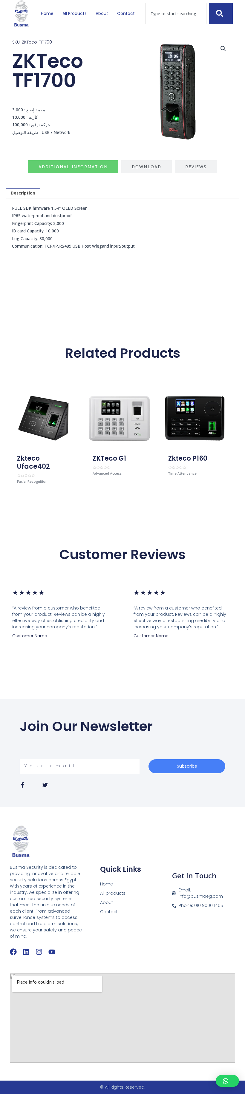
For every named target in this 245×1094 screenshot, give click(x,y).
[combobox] (176, 13)
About (102, 13)
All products (74, 13)
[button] (223, 48)
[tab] (73, 166)
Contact (126, 13)
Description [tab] (23, 193)
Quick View (43, 447)
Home (47, 13)
